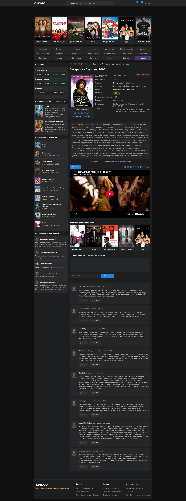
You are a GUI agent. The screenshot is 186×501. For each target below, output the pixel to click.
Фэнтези (93, 58)
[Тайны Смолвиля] (143, 28)
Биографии (43, 49)
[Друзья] (127, 28)
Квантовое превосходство (50, 273)
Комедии (59, 53)
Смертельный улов (49, 214)
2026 (63, 74)
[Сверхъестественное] (43, 28)
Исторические (43, 53)
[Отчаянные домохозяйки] (59, 28)
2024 (47, 74)
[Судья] (93, 236)
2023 (39, 74)
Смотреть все (61, 101)
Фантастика (76, 58)
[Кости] (93, 28)
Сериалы (126, 58)
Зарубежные (59, 93)
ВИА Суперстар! (48, 179)
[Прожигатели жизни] (110, 236)
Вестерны (76, 49)
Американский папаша (134, 488)
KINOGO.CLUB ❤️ (76, 64)
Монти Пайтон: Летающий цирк (53, 188)
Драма (122, 89)
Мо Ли (44, 144)
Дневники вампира (110, 495)
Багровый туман (48, 170)
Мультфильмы (109, 53)
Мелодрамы (93, 53)
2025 (55, 74)
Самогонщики (47, 153)
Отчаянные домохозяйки (112, 491)
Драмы (143, 49)
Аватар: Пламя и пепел (84, 488)
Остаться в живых (82, 491)
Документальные (126, 49)
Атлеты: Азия (47, 162)
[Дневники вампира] (76, 28)
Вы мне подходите (48, 196)
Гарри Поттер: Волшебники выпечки (52, 205)
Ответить (95, 300)
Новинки (143, 58)
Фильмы (88, 64)
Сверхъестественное (48, 239)
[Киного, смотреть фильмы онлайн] (39, 3)
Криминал (76, 53)
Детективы (109, 49)
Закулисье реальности (48, 252)
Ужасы (59, 58)
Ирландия (116, 83)
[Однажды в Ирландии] (77, 236)
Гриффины (129, 491)
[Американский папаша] (110, 28)
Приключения (126, 53)
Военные (93, 49)
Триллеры (43, 58)
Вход (149, 3)
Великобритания (127, 83)
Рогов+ (44, 223)
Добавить (107, 276)
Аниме (109, 58)
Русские (43, 93)
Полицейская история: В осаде (87, 495)
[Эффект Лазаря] (126, 236)
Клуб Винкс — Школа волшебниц (138, 495)
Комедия (130, 89)
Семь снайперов (46, 263)
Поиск (83, 3)
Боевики (59, 49)
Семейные (143, 53)
